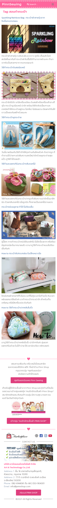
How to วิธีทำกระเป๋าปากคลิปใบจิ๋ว (17, 307)
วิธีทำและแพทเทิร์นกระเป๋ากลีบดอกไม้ (18, 163)
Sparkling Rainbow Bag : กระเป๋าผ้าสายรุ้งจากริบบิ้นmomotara (23, 19)
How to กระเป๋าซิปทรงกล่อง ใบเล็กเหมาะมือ (21, 253)
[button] (52, 4)
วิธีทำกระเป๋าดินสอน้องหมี (13, 67)
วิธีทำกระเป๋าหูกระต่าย (12, 117)
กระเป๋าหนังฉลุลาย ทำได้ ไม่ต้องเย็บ (17, 206)
